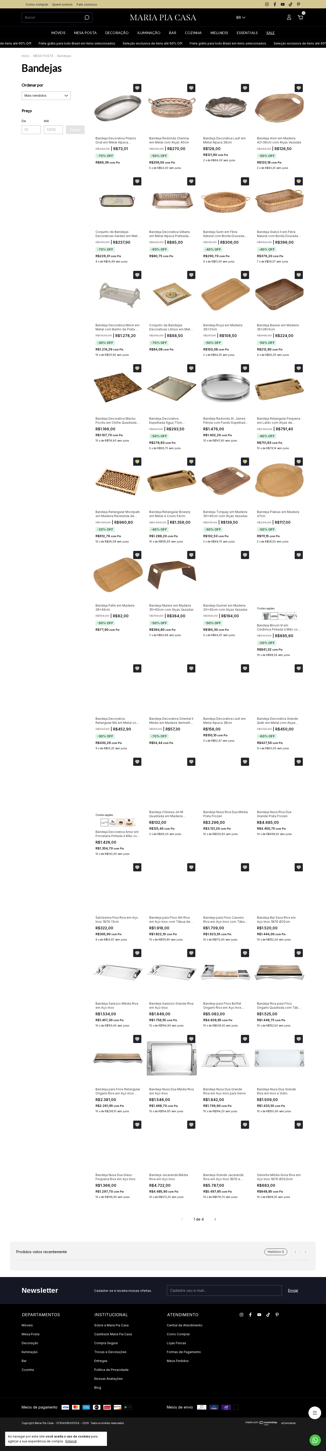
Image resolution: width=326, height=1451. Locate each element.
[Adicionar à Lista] (137, 88)
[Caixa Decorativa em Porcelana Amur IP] (121, 822)
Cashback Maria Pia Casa (113, 1334)
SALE (270, 33)
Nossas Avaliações (108, 1379)
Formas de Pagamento (184, 1352)
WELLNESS (219, 33)
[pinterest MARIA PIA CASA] (298, 4)
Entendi (71, 1441)
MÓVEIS (58, 33)
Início (26, 56)
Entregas (100, 1361)
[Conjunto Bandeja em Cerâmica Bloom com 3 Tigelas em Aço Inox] (282, 616)
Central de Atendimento (184, 1325)
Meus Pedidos (178, 1361)
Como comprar (37, 4)
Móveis (27, 1325)
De (24, 121)
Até (46, 121)
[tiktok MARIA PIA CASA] (291, 4)
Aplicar (75, 130)
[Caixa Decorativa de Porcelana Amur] (112, 822)
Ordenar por (32, 84)
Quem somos (62, 4)
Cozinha (28, 1370)
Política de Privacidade (111, 1370)
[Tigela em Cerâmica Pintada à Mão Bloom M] (290, 616)
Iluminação (30, 1352)
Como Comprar (178, 1334)
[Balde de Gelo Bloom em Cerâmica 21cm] (266, 616)
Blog (97, 1387)
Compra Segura (106, 1343)
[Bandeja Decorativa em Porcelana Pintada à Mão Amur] (104, 822)
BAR (172, 33)
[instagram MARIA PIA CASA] (267, 4)
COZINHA (193, 33)
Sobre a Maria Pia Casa (111, 1325)
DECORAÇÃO (117, 33)
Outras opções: (266, 608)
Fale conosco (87, 4)
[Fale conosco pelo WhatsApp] (315, 1440)
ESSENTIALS (247, 33)
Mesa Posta (30, 1334)
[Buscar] (86, 17)
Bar (24, 1361)
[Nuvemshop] (261, 1424)
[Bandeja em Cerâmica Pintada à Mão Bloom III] (274, 616)
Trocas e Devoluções (110, 1352)
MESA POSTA (85, 33)
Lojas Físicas (176, 1343)
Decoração (30, 1343)
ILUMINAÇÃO (148, 33)
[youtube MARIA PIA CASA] (283, 4)
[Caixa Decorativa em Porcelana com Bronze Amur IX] (129, 822)
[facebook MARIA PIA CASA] (275, 4)
